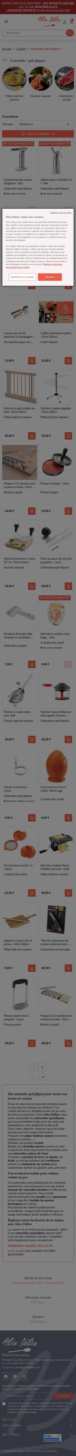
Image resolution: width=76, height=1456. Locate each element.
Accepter (50, 277)
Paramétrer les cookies (22, 277)
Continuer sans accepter (60, 212)
